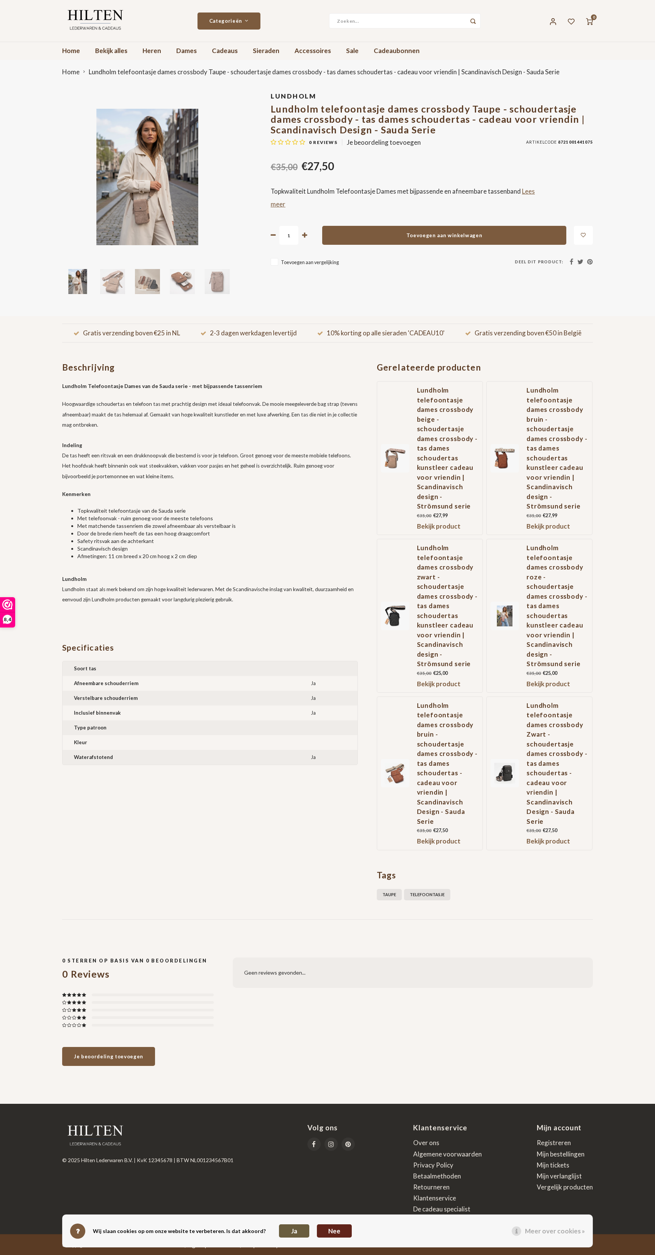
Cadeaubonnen (397, 51)
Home (71, 51)
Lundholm (293, 96)
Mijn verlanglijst (559, 1176)
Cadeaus (225, 51)
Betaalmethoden (437, 1176)
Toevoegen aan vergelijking (310, 262)
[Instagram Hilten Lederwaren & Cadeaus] (331, 1144)
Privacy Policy (433, 1165)
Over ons (426, 1143)
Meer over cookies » (555, 1231)
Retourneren (431, 1187)
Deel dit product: (539, 262)
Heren (152, 51)
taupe (389, 894)
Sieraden (266, 51)
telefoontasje (427, 894)
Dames (186, 51)
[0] (589, 20)
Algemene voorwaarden (447, 1154)
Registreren (554, 1143)
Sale (352, 51)
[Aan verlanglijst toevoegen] (583, 235)
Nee (334, 1231)
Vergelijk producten (565, 1187)
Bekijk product (439, 526)
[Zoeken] (473, 20)
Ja (294, 1231)
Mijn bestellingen (560, 1154)
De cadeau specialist (441, 1209)
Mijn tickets (553, 1165)
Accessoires (313, 51)
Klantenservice (434, 1198)
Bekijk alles (111, 51)
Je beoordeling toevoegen (384, 142)
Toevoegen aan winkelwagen (444, 235)
